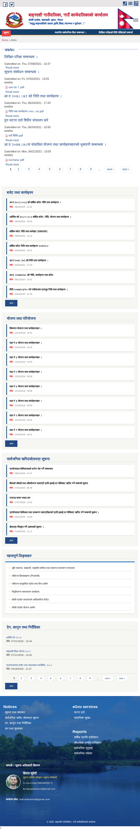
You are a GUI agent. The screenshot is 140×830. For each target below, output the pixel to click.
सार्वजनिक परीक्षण (83, 753)
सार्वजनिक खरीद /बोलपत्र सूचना (22, 717)
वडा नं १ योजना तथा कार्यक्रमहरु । (26, 429)
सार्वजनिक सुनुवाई (83, 748)
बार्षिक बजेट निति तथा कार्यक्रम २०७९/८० (29, 245)
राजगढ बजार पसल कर (20, 497)
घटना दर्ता (79, 712)
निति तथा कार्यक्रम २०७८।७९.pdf (26, 111)
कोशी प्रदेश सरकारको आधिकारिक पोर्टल (30, 599)
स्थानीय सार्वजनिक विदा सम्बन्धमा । (64, 32)
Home (5, 40)
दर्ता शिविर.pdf (16, 135)
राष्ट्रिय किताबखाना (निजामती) (26, 575)
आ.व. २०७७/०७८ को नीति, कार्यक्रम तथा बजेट (31, 274)
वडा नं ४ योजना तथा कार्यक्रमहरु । (26, 386)
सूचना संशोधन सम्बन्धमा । (22, 72)
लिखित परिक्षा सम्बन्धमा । (21, 57)
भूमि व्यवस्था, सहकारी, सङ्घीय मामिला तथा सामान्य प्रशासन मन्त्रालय (43, 567)
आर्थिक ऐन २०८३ (13, 637)
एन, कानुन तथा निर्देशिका (18, 723)
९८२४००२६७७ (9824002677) (38, 783)
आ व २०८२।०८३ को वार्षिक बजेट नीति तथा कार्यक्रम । (35, 202)
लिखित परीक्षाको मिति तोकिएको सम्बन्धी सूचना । (113, 32)
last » (125, 169)
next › (110, 169)
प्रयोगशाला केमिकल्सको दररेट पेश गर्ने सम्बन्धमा (31, 468)
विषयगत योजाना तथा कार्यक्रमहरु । (26, 328)
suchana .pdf (16, 159)
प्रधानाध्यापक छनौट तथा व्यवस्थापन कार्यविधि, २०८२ (29, 665)
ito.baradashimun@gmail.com (39, 788)
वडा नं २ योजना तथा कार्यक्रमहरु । (26, 415)
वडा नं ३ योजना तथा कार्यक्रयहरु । (26, 400)
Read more (12, 67)
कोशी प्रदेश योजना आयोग (23, 607)
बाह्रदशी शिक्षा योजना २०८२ (18, 651)
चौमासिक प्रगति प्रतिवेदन (87, 742)
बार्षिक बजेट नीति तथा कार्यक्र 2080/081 (28, 231)
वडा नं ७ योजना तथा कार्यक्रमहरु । (26, 342)
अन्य (11, 303)
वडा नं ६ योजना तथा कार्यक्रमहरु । (26, 357)
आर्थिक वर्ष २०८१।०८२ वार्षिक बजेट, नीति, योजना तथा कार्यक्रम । (40, 216)
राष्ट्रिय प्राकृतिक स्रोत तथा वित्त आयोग (30, 583)
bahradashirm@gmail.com (34, 799)
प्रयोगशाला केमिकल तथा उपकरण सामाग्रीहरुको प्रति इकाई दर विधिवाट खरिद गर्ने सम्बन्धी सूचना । (54, 512)
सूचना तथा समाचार (15, 712)
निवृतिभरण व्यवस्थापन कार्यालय (25, 591)
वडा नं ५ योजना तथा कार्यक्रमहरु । (26, 371)
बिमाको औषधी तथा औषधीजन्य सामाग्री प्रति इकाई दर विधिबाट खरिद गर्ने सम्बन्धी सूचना (49, 483)
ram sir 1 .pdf (16, 87)
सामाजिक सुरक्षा (82, 717)
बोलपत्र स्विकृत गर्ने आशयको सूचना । (27, 526)
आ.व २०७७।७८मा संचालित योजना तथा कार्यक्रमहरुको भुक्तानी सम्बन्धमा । (55, 144)
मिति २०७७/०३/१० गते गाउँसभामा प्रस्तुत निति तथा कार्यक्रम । (39, 289)
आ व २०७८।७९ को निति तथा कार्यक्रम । (33, 96)
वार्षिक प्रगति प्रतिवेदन (86, 737)
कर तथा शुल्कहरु (14, 728)
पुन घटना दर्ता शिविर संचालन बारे (26, 120)
